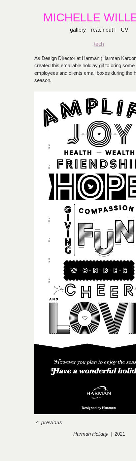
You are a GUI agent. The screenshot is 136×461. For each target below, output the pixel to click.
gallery (79, 30)
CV (122, 30)
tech (99, 44)
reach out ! (102, 30)
